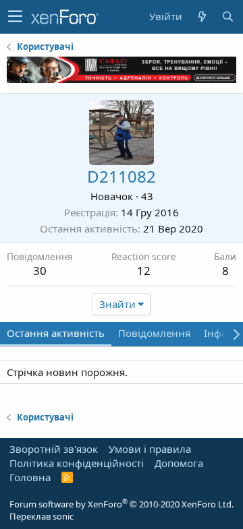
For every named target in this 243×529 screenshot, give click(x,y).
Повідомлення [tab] (154, 333)
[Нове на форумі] (202, 16)
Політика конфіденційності (76, 463)
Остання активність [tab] (56, 333)
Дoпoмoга (179, 463)
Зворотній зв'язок (53, 449)
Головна (30, 477)
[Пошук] (227, 16)
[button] (15, 17)
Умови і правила (150, 449)
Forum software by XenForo (121, 504)
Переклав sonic (41, 516)
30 (40, 270)
